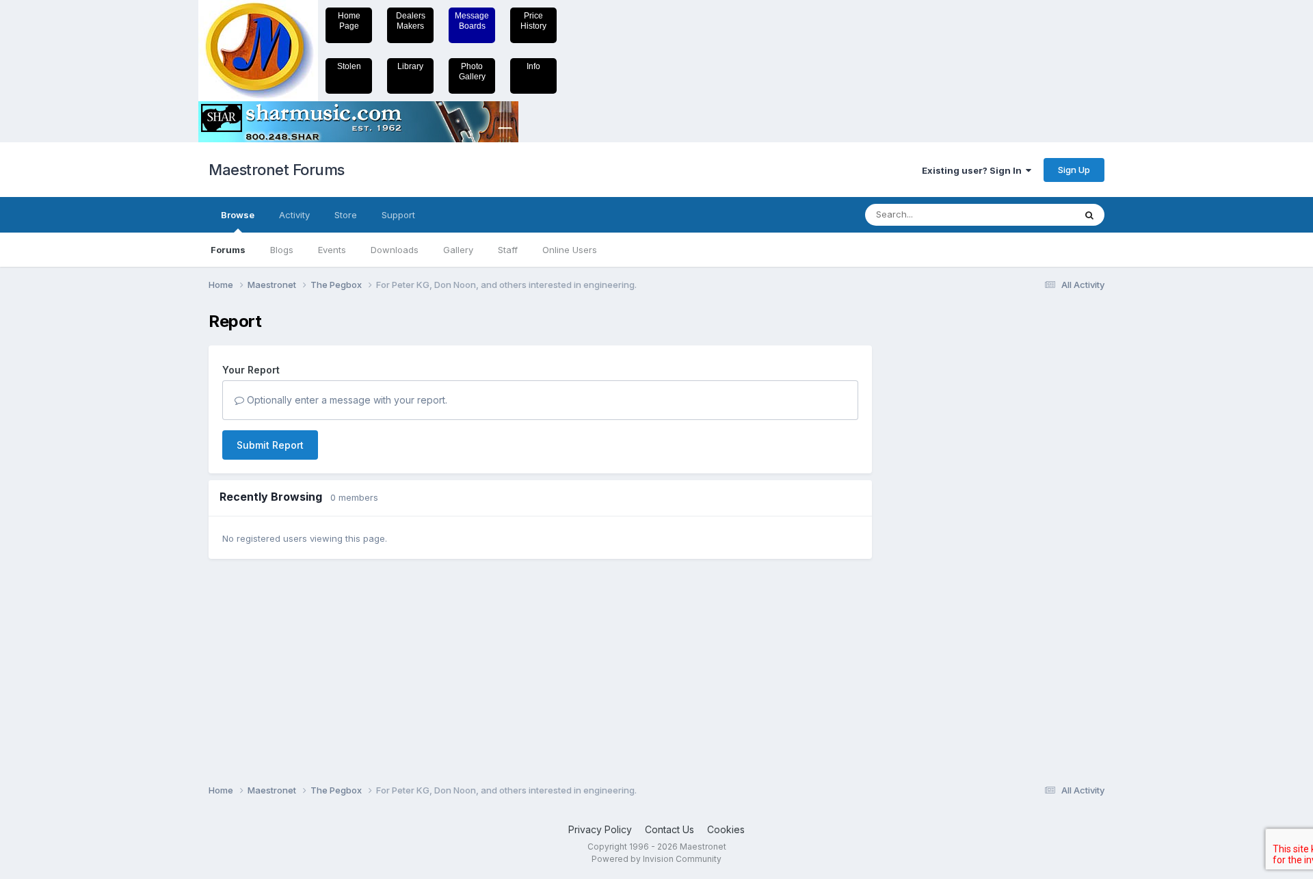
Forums (228, 249)
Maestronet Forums (277, 170)
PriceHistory (533, 21)
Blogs (281, 249)
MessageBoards (472, 21)
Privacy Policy (600, 829)
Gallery (458, 249)
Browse (237, 214)
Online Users (569, 249)
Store (345, 214)
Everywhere (1032, 214)
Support (398, 214)
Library (410, 66)
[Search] (1089, 215)
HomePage (349, 21)
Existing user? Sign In (974, 170)
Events (332, 249)
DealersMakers (410, 21)
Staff (508, 249)
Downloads (395, 249)
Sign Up (1074, 169)
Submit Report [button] (270, 445)
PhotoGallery (472, 71)
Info (533, 66)
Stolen (349, 66)
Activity (294, 214)
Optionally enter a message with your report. (345, 400)
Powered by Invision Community (656, 859)
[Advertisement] (940, 517)
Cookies (726, 829)
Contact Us (669, 829)
